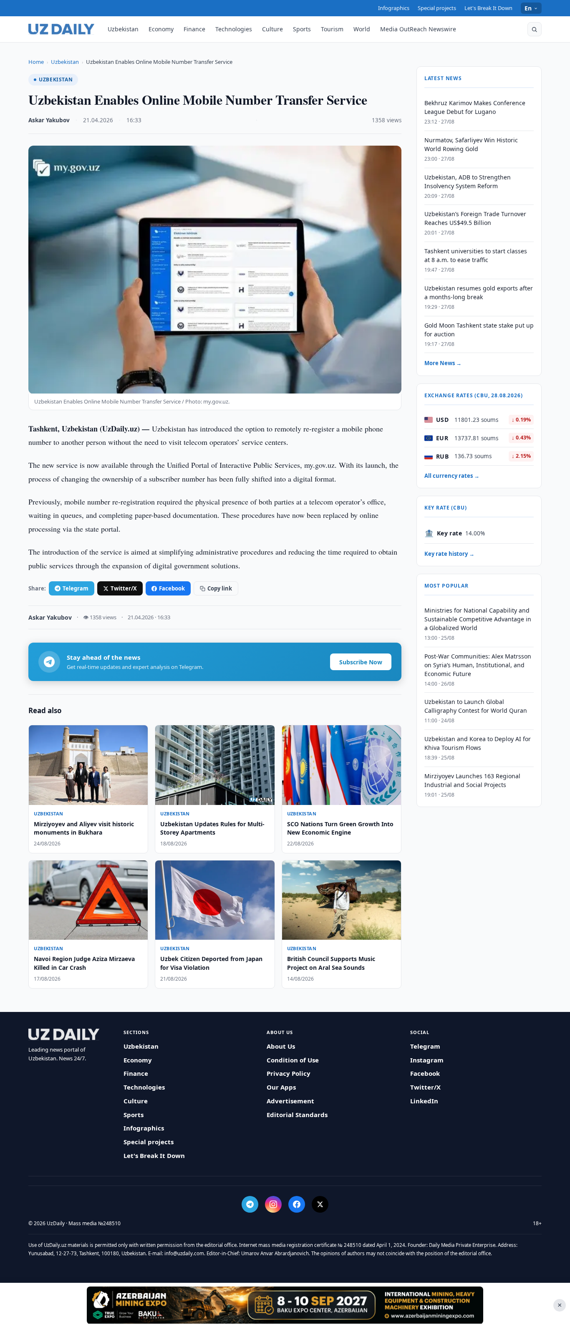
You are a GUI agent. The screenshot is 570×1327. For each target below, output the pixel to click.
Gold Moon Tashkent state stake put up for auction (479, 329)
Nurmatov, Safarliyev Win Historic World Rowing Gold (471, 144)
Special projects (437, 8)
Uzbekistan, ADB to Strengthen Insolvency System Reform (467, 181)
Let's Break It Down (488, 8)
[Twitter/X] (320, 1204)
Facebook (172, 588)
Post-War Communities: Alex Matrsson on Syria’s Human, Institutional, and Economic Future (477, 665)
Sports (302, 29)
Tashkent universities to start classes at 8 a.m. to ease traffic (475, 255)
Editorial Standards (297, 1114)
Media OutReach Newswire (418, 29)
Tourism (332, 29)
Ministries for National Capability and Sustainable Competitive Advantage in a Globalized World (477, 619)
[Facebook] (296, 1204)
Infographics (393, 8)
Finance (194, 29)
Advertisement (290, 1101)
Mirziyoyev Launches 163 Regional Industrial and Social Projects (472, 780)
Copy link (219, 588)
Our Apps (281, 1087)
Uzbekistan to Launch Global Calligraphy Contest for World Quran (475, 706)
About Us (281, 1046)
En (528, 8)
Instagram (427, 1060)
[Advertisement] (285, 1305)
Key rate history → (449, 554)
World (361, 29)
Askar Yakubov (49, 120)
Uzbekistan (123, 29)
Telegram (75, 588)
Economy (161, 29)
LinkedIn (424, 1101)
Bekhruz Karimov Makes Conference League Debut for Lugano (474, 107)
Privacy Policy (288, 1073)
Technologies (233, 29)
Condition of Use (293, 1060)
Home (36, 62)
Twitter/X (124, 588)
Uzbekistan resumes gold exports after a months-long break (478, 292)
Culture (272, 29)
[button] (534, 29)
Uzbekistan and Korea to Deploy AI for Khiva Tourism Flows (477, 743)
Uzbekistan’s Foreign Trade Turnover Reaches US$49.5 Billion (475, 218)
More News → (443, 363)
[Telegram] (250, 1204)
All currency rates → (451, 475)
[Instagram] (273, 1204)
